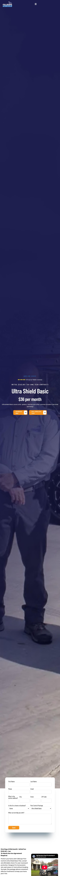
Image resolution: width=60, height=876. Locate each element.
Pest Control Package (36, 805)
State (32, 797)
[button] (35, 4)
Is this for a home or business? (17, 805)
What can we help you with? (16, 813)
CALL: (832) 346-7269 (36, 412)
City (20, 797)
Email (32, 789)
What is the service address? (13, 797)
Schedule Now (19, 412)
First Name (11, 781)
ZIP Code (43, 797)
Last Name (33, 781)
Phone (10, 789)
